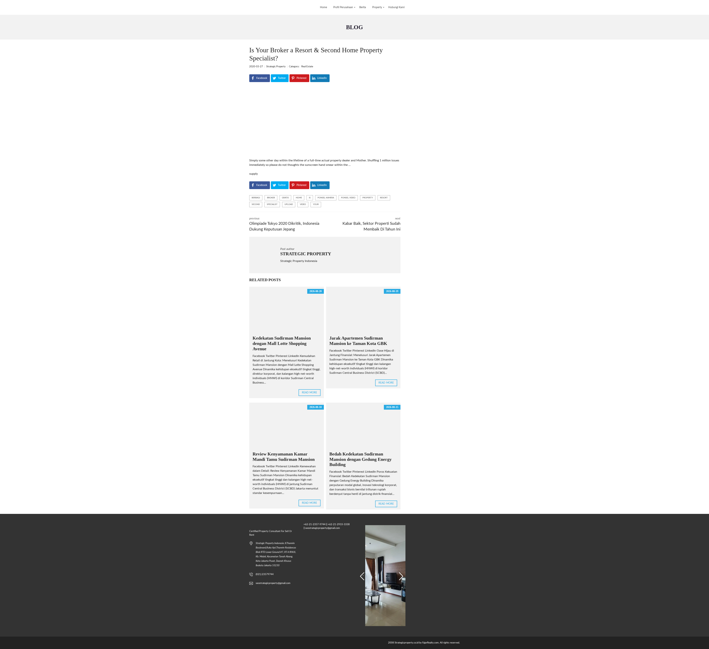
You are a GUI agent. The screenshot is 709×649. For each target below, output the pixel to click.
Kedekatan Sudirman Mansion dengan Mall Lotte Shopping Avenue (282, 343)
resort (384, 198)
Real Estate (307, 66)
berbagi (256, 198)
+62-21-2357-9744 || (315, 524)
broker (271, 198)
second (256, 204)
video (303, 204)
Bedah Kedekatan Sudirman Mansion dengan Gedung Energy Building (360, 459)
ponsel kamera (326, 198)
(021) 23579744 (265, 574)
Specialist (272, 204)
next (371, 224)
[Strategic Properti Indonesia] (3, 7)
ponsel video (348, 198)
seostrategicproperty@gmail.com (273, 583)
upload (289, 204)
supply (253, 173)
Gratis (285, 198)
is (310, 198)
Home (299, 198)
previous (284, 224)
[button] (362, 576)
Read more (309, 392)
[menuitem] (323, 7)
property (367, 198)
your (316, 204)
